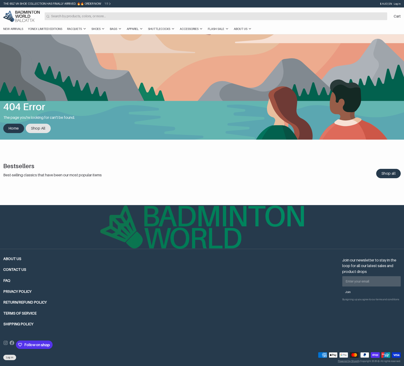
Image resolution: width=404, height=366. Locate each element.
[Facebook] (12, 345)
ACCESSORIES (189, 29)
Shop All (38, 128)
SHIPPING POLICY (18, 324)
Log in (397, 3)
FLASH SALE (216, 29)
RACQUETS (74, 29)
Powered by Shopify (349, 361)
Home (13, 128)
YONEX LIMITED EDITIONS (45, 29)
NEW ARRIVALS (13, 29)
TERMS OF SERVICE (19, 313)
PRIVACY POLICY (17, 291)
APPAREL (133, 29)
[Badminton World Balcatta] (21, 16)
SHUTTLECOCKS (159, 29)
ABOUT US (240, 29)
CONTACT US (14, 269)
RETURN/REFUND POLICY (25, 302)
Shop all (388, 173)
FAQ (6, 280)
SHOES (96, 29)
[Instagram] (5, 345)
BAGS (113, 29)
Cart (397, 16)
